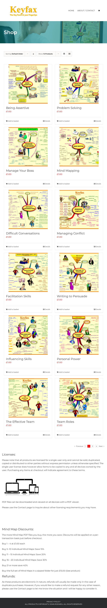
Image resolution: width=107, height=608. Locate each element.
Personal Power (69, 359)
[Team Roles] (79, 397)
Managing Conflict (71, 233)
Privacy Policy (53, 602)
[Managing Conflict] (79, 209)
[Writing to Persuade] (79, 272)
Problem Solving (69, 108)
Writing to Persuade (72, 296)
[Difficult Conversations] (28, 209)
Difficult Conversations (23, 233)
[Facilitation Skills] (28, 272)
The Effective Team (20, 422)
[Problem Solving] (79, 84)
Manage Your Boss (20, 170)
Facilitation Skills (18, 296)
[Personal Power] (79, 335)
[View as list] (69, 53)
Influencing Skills (19, 359)
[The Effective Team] (28, 397)
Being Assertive (17, 108)
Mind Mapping (68, 170)
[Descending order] (33, 53)
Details (47, 121)
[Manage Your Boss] (28, 146)
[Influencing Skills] (28, 335)
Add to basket (13, 121)
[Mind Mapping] (79, 146)
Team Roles (65, 422)
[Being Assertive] (28, 84)
